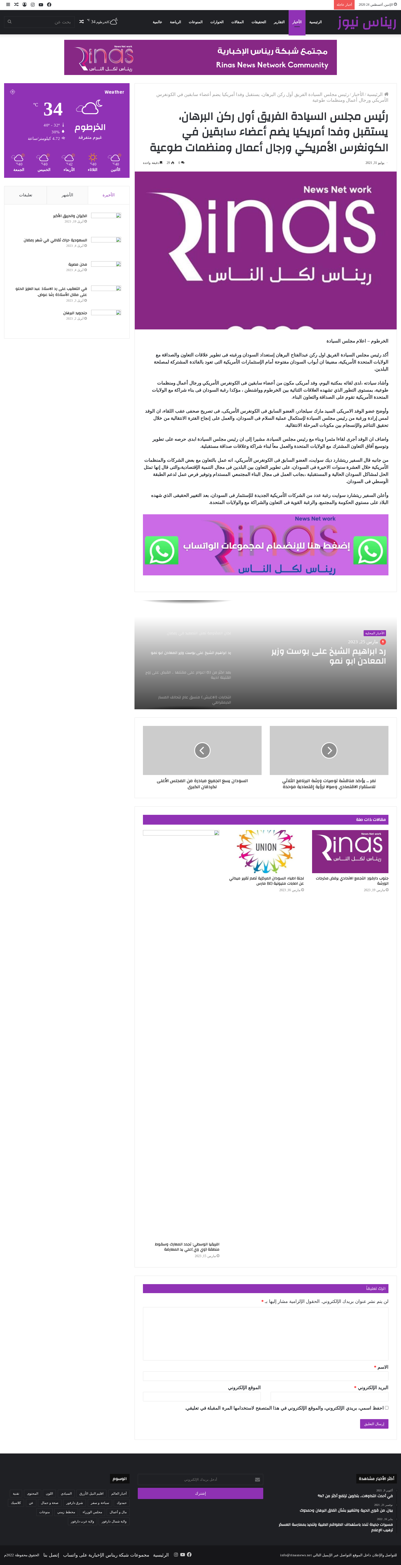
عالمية (157, 22)
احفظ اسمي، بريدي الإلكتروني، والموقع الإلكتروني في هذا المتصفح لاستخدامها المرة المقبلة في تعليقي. (284, 1408)
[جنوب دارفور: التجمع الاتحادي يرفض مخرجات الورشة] (350, 851)
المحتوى (32, 1493)
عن (31, 1503)
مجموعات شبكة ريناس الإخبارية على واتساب (106, 1555)
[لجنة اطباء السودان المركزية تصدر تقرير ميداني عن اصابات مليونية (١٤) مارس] (266, 851)
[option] (265, 654)
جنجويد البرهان (75, 313)
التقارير (279, 22)
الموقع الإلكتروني (244, 1387)
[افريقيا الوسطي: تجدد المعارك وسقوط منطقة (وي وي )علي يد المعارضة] (181, 1034)
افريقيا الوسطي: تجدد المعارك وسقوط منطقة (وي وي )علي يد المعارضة (187, 1247)
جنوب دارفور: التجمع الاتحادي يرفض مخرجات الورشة (352, 881)
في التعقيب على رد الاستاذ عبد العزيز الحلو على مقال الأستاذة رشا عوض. (51, 292)
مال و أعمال (118, 1512)
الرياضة (175, 22)
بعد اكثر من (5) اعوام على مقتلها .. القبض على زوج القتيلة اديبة (322, 656)
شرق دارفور (74, 1503)
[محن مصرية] (106, 271)
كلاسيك (16, 1503)
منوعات (44, 1512)
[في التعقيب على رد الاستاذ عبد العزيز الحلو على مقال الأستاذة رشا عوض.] (106, 296)
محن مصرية (77, 264)
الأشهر (67, 195)
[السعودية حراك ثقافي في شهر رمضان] (106, 247)
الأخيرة (109, 195)
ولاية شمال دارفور (114, 1521)
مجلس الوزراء (92, 1512)
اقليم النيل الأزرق (91, 1493)
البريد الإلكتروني (371, 1387)
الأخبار (297, 22)
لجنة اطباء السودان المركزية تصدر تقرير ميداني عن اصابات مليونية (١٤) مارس (266, 881)
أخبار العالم (119, 1493)
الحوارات (217, 22)
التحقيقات (259, 22)
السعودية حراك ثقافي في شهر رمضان (55, 240)
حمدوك (122, 1503)
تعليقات (25, 195)
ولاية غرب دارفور (82, 1521)
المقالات (237, 22)
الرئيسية (315, 22)
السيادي (66, 1493)
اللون (49, 1493)
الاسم (381, 1367)
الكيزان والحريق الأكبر (70, 216)
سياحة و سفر (100, 1503)
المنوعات (196, 22)
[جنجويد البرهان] (106, 320)
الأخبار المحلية (374, 633)
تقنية (16, 1493)
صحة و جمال (49, 1503)
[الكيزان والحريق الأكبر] (106, 223)
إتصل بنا (51, 1555)
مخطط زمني (66, 1512)
